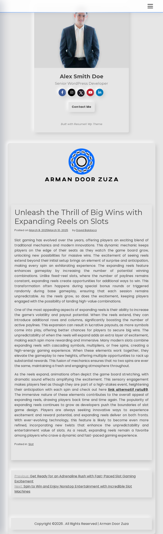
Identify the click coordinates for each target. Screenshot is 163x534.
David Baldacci (86, 230)
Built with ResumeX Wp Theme (81, 124)
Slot (31, 444)
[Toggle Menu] (150, 6)
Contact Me (81, 107)
